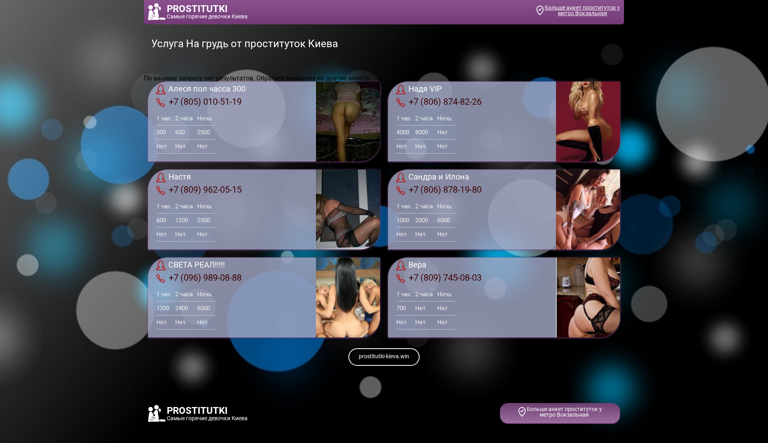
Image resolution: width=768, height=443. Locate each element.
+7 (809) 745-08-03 (445, 278)
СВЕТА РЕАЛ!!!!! (196, 265)
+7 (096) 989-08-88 (205, 278)
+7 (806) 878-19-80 (445, 190)
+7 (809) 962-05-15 (205, 190)
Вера (417, 265)
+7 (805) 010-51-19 (205, 102)
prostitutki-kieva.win (384, 356)
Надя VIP (425, 89)
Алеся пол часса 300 (207, 89)
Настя (179, 177)
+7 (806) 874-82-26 (445, 102)
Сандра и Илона (438, 177)
